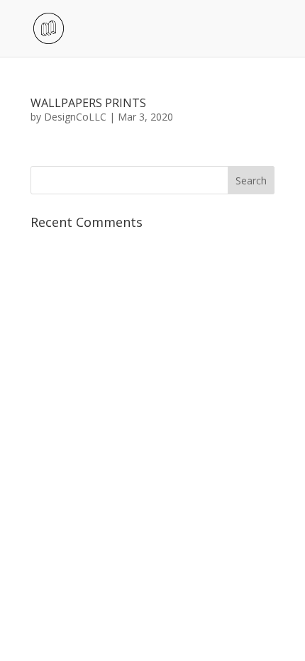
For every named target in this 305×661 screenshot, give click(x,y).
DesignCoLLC (75, 116)
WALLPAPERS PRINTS (88, 103)
